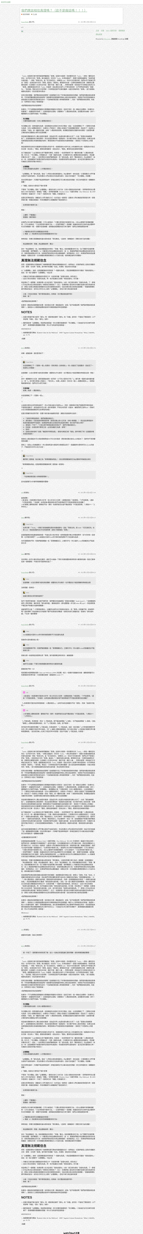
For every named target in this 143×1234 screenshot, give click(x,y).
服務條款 (122, 30)
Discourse (107, 39)
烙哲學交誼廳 (5, 2)
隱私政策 (99, 34)
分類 (102, 30)
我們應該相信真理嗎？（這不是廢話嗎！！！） (54, 10)
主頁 (97, 30)
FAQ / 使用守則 (111, 30)
